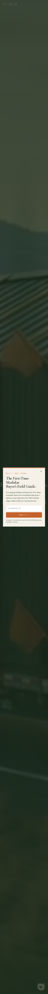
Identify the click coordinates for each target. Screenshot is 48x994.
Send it (24, 515)
